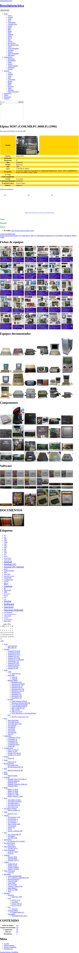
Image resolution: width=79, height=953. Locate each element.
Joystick (10, 69)
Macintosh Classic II (18, 691)
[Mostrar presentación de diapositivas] (39, 213)
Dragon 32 (11, 758)
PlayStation (11, 836)
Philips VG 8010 (13, 789)
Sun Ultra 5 (11, 845)
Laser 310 (11, 872)
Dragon (10, 26)
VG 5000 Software (8, 619)
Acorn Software (7, 558)
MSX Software (7, 593)
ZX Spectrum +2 (13, 819)
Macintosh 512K (17, 682)
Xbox (9, 891)
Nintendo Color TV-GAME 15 (17, 779)
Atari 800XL (12, 727)
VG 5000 (6, 617)
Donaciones (7, 97)
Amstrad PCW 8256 (14, 651)
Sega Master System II (14, 801)
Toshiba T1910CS (13, 869)
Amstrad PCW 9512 (14, 654)
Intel (9, 715)
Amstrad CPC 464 (13, 656)
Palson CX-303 (12, 751)
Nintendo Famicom (13, 781)
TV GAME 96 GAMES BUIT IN (18, 878)
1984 (5, 542)
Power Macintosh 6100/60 (20, 704)
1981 (5, 537)
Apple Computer (9, 570)
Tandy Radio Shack (10, 846)
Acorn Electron (12, 646)
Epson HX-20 (12, 762)
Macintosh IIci (16, 692)
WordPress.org (8, 949)
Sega (5, 599)
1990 (5, 552)
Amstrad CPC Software (14, 567)
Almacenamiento (13, 66)
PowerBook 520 (17, 698)
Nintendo (10, 34)
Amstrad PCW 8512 (14, 653)
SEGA (10, 38)
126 (17, 927)
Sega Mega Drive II (14, 805)
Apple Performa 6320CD (19, 706)
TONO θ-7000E (13, 890)
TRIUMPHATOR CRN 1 (20, 916)
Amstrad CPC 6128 (14, 658)
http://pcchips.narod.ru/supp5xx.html (23, 230)
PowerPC (11, 699)
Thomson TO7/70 (13, 860)
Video (9, 62)
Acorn (10, 15)
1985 (5, 544)
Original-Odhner (13, 910)
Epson (10, 27)
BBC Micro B (12, 647)
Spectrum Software (13, 610)
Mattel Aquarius (12, 775)
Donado (6, 581)
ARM (9, 672)
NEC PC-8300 (12, 884)
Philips (10, 36)
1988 (5, 549)
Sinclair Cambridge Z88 (15, 831)
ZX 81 (10, 829)
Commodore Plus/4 (13, 744)
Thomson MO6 (12, 858)
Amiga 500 (11, 746)
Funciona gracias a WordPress (9, 952)
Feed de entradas (9, 945)
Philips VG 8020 (13, 791)
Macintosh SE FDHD (18, 684)
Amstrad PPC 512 (13, 661)
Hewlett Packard (9, 763)
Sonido (10, 64)
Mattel (10, 31)
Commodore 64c (13, 743)
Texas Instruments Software (10, 614)
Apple (9, 19)
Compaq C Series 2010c (15, 886)
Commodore (11, 22)
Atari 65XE (11, 729)
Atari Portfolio (12, 732)
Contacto (6, 98)
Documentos (8, 93)
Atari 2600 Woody (13, 722)
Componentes (8, 57)
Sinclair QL (11, 827)
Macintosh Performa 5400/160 (21, 703)
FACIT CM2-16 (17, 903)
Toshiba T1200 (12, 865)
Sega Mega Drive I (13, 803)
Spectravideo (12, 43)
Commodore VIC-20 (14, 737)
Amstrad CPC (10, 564)
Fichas (6, 14)
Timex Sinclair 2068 (14, 824)
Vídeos (6, 95)
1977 (5, 535)
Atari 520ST (11, 730)
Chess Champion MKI (14, 876)
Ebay (6, 583)
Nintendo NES (12, 782)
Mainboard (11, 59)
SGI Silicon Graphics (10, 808)
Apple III (14, 677)
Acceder (6, 943)
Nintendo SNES (13, 786)
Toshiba (10, 52)
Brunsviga (11, 895)
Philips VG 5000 (13, 793)
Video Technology (13, 53)
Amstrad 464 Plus (13, 666)
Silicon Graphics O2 (14, 810)
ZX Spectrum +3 (13, 820)
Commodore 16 (12, 739)
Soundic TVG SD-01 (14, 753)
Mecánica (7, 893)
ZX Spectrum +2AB (14, 817)
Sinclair (10, 41)
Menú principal (5, 10)
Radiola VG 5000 (13, 794)
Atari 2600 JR (12, 725)
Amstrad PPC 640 (13, 663)
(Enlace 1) (19, 185)
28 (17, 930)
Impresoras (11, 67)
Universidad (7, 615)
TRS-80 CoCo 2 (13, 848)
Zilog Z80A (7, 621)
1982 (5, 538)
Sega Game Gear (13, 807)
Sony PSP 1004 (12, 838)
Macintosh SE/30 (17, 687)
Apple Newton (16, 673)
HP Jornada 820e (13, 765)
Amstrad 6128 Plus (13, 665)
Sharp (5, 812)
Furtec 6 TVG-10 (13, 749)
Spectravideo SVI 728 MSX (16, 841)
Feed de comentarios (10, 947)
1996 (5, 554)
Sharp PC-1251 (12, 813)
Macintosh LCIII (17, 696)
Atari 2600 (7, 574)
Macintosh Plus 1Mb (18, 689)
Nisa (9, 907)
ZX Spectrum (12, 826)
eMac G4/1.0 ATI (17, 711)
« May (2, 641)
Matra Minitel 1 (12, 888)
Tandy (10, 46)
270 (17, 932)
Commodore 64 (12, 741)
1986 (5, 546)
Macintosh (7, 590)
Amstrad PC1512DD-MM (16, 660)
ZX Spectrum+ (12, 822)
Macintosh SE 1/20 (17, 685)
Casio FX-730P (12, 881)
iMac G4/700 (16, 710)
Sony (9, 40)
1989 (5, 551)
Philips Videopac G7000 (15, 796)
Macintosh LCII (16, 694)
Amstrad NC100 (13, 668)
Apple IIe (14, 679)
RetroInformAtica (12, 5)
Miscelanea (11, 55)
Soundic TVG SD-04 (14, 755)
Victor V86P (11, 883)
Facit (9, 898)
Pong (5, 597)
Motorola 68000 (13, 680)
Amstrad (10, 17)
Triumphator (11, 914)
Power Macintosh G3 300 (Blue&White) (24, 713)
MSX (9, 33)
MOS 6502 (11, 675)
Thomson (10, 50)
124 (17, 925)
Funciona (8, 586)
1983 (5, 540)
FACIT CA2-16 (16, 905)
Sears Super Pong (13, 720)
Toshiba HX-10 (12, 864)
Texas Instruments (13, 48)
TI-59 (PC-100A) (13, 852)
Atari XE (10, 734)
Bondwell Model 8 (13, 879)
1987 (5, 547)
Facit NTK (15, 902)
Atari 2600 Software (9, 576)
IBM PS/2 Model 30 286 (15, 770)
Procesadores (12, 60)
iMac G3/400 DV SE (18, 708)
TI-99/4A (10, 853)
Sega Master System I (14, 800)
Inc (5, 588)
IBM (9, 29)
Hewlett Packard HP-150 (15, 767)
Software (6, 71)
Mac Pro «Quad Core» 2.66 (20, 717)
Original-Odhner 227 (18, 912)
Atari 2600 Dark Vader (15, 724)
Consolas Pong (12, 24)
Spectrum (10, 86)
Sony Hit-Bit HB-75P (14, 834)
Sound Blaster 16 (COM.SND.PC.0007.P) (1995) (20, 235)
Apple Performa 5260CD (19, 701)
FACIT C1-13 (16, 900)
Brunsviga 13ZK (17, 897)
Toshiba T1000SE (13, 867)
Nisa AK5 (15, 909)
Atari (9, 21)
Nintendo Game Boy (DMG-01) (17, 784)
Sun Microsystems (13, 45)
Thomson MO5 (12, 857)
